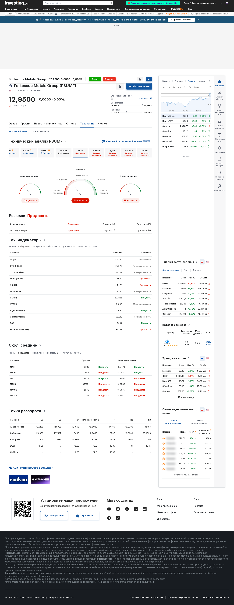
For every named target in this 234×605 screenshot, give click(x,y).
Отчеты (71, 123)
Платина (166, 136)
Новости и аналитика (48, 123)
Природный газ (169, 146)
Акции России (39, 14)
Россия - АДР (99, 14)
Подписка (144, 98)
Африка (159, 14)
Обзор (13, 123)
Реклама (198, 506)
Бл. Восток (132, 14)
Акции (10, 14)
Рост (186, 270)
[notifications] (221, 2)
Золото (166, 126)
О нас (197, 499)
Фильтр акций (160, 9)
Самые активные (171, 270)
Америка (111, 14)
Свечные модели (40, 131)
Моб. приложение (167, 506)
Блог (159, 499)
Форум (102, 123)
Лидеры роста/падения (178, 262)
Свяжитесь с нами (204, 512)
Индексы (179, 81)
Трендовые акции (174, 358)
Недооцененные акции (200, 14)
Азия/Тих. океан (146, 14)
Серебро (166, 131)
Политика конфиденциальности (183, 597)
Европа (121, 14)
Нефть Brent (168, 116)
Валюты (166, 81)
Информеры (163, 519)
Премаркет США (67, 14)
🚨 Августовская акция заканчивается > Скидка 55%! (153, 3)
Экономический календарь (137, 9)
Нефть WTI (167, 121)
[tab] (11, 152)
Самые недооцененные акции (178, 411)
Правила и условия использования (146, 597)
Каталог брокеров (174, 324)
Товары (191, 81)
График (25, 123)
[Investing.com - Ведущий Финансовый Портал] (17, 3)
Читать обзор (208, 343)
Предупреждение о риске (216, 597)
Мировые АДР (83, 14)
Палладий (167, 141)
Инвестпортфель (166, 512)
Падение (196, 270)
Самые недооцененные (173, 421)
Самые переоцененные (199, 421)
